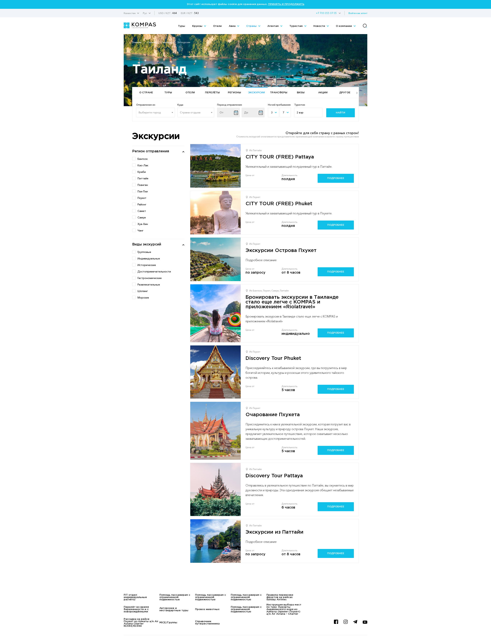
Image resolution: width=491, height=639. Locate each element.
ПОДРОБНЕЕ (335, 178)
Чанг (140, 230)
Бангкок (143, 159)
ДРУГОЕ (344, 93)
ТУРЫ (168, 93)
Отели (217, 26)
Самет (142, 211)
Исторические (147, 265)
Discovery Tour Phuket (273, 358)
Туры (181, 26)
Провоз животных (207, 609)
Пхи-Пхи (143, 191)
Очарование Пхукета (273, 415)
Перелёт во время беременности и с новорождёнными (136, 609)
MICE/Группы (168, 623)
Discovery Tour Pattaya (274, 476)
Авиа (232, 26)
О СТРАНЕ (146, 93)
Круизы (197, 26)
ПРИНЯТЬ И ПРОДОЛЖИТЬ (286, 4)
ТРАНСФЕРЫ (278, 93)
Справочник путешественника (207, 622)
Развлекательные (149, 284)
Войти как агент (357, 13)
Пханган (143, 185)
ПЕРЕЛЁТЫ (212, 93)
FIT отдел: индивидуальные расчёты (135, 597)
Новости (319, 26)
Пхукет (142, 198)
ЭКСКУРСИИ (256, 93)
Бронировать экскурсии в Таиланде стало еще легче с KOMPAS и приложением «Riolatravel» (292, 302)
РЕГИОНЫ (234, 93)
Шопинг (143, 291)
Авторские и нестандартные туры (173, 609)
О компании (344, 26)
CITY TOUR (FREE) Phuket (279, 204)
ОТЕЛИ (190, 93)
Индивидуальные (149, 258)
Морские (143, 297)
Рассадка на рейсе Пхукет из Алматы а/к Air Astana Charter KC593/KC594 (141, 622)
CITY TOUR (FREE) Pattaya (280, 157)
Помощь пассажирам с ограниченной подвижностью (174, 597)
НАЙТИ (340, 113)
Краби (142, 172)
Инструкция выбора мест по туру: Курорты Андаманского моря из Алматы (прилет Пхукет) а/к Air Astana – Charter (283, 609)
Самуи (142, 217)
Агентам (273, 26)
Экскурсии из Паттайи (274, 532)
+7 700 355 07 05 (326, 13)
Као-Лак (143, 165)
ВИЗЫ (301, 93)
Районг (142, 204)
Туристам (296, 26)
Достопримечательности (154, 271)
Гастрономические (150, 278)
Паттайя (143, 178)
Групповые (144, 252)
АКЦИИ (323, 93)
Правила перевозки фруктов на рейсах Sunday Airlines (279, 597)
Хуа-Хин (143, 224)
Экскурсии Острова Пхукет (281, 250)
